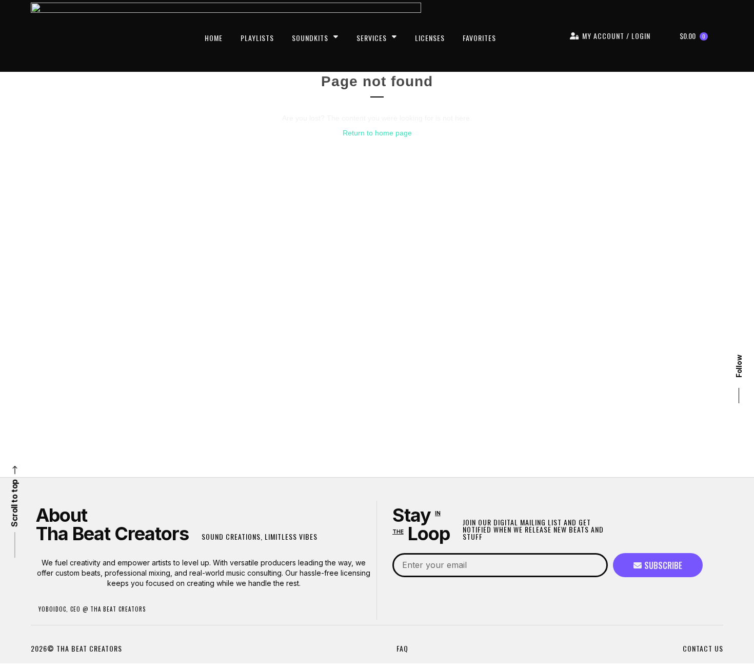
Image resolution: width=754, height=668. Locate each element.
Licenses (430, 37)
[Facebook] (739, 341)
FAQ (402, 648)
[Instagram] (739, 284)
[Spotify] (739, 265)
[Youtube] (739, 303)
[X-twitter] (739, 322)
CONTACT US (703, 648)
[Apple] (739, 246)
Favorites (479, 37)
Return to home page (377, 133)
